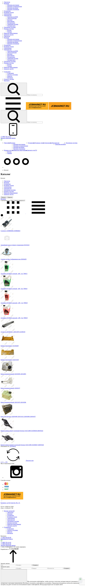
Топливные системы (10, 27)
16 (10, 446)
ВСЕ (14, 446)
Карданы (9, 20)
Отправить (35, 565)
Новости (9, 76)
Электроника (7, 14)
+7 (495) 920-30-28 (6, 537)
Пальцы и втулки (9, 28)
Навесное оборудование (11, 33)
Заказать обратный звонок (8, 138)
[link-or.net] (14, 549)
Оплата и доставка (12, 74)
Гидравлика (7, 11)
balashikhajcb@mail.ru (7, 539)
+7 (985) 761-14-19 (6, 136)
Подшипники (11, 23)
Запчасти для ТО (9, 34)
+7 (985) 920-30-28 (6, 544)
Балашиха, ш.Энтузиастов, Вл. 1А (10, 503)
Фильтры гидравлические (14, 6)
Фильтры (6, 3)
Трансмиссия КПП (12, 17)
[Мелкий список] (38, 213)
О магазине (7, 71)
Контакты (10, 77)
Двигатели (7, 2)
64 (12, 446)
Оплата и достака (9, 79)
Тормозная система (12, 24)
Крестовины (10, 21)
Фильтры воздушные (13, 5)
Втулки (9, 30)
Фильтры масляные (12, 8)
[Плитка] (13, 213)
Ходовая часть (11, 26)
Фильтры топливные (13, 9)
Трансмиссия (7, 15)
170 (6, 462)
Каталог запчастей (9, 511)
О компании (7, 527)
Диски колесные (12, 18)
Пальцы (9, 31)
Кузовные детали (9, 12)
